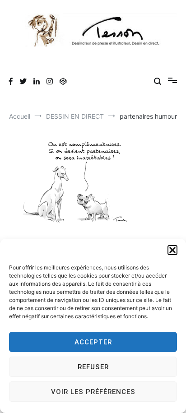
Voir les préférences (93, 392)
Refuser (93, 367)
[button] (172, 250)
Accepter (93, 342)
